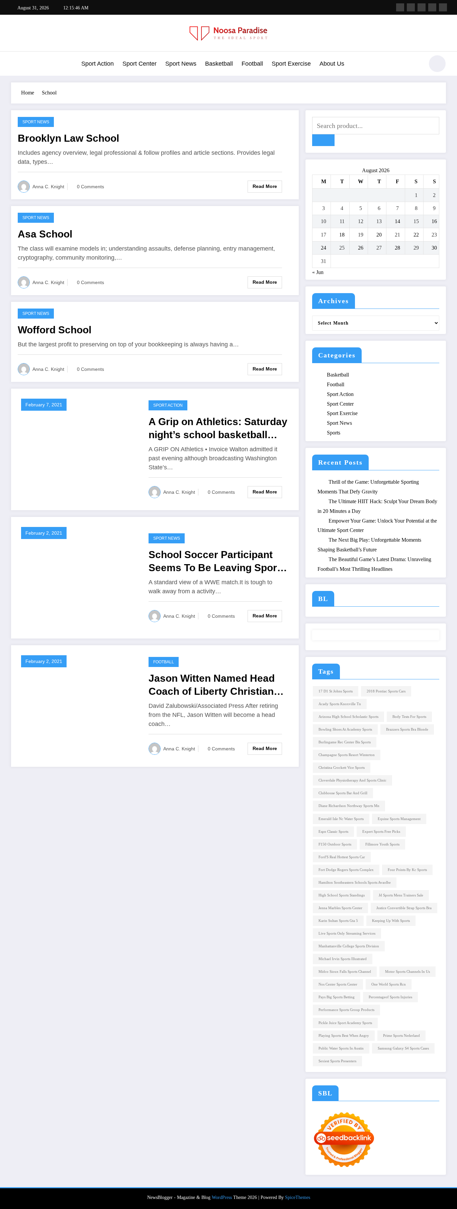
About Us (331, 63)
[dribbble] (422, 7)
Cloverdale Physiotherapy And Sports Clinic (352, 780)
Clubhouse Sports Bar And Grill (342, 793)
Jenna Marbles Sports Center (340, 908)
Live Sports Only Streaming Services (346, 933)
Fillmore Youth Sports (382, 844)
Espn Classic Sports (333, 831)
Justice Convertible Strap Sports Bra (404, 908)
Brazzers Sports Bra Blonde (407, 729)
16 (434, 221)
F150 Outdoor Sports (334, 844)
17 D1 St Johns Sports (335, 691)
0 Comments (90, 186)
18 (342, 235)
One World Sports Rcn (388, 984)
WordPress (222, 1197)
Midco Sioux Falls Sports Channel (344, 971)
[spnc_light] (437, 63)
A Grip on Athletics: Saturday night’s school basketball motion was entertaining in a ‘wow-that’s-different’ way (218, 428)
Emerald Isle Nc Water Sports (341, 819)
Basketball (219, 63)
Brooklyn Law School (68, 138)
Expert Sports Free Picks (381, 831)
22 (416, 235)
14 (397, 221)
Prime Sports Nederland (401, 1035)
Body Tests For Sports (409, 717)
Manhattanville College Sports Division (348, 946)
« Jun (318, 272)
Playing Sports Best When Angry (343, 1035)
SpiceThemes (297, 1197)
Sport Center (139, 63)
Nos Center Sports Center (337, 984)
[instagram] (432, 7)
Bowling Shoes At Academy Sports (345, 729)
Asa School (45, 234)
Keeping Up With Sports (391, 921)
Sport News (180, 63)
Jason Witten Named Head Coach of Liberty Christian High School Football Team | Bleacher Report (215, 685)
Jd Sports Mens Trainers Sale (401, 895)
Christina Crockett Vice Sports (341, 767)
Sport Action (97, 63)
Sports (333, 432)
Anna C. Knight (48, 186)
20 (379, 235)
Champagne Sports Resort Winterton (346, 755)
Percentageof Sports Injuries (390, 997)
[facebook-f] (400, 7)
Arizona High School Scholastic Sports (348, 717)
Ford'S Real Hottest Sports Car (341, 857)
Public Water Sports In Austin (341, 1048)
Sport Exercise (291, 63)
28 (397, 248)
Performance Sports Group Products (346, 1010)
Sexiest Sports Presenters (337, 1061)
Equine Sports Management (399, 819)
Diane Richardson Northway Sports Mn (348, 806)
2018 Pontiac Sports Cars (386, 691)
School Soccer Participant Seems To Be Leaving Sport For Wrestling (214, 561)
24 (323, 248)
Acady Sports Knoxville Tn (339, 704)
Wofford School (54, 329)
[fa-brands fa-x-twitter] (411, 7)
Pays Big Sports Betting (336, 997)
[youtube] (443, 7)
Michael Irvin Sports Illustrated (342, 959)
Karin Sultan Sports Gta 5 (338, 921)
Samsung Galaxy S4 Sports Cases (403, 1048)
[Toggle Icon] (16, 64)
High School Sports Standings (341, 895)
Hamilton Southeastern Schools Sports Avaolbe (354, 882)
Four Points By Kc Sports (407, 870)
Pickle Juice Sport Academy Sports (345, 1023)
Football (252, 63)
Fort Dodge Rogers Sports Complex (346, 870)
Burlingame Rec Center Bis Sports (344, 742)
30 (434, 248)
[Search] (415, 64)
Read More (265, 186)
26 (360, 248)
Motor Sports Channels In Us (407, 971)
